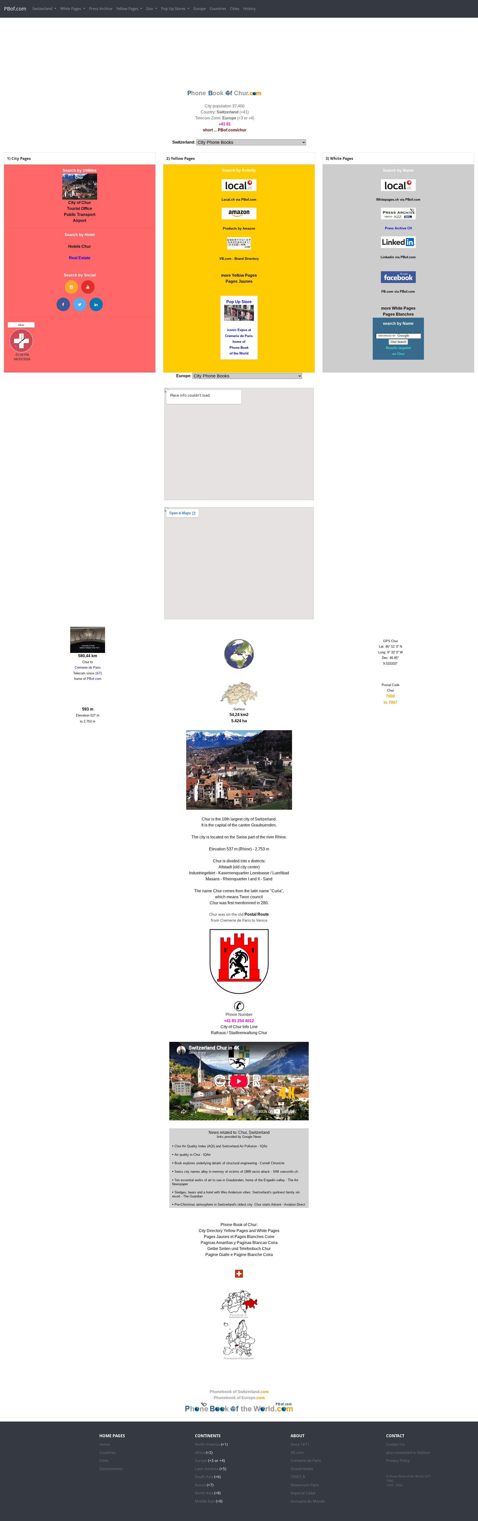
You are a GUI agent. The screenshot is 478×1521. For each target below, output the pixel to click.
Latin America (207, 1468)
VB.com (297, 1452)
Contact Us (395, 1444)
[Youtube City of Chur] (88, 287)
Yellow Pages (127, 8)
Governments (111, 1468)
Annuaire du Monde (308, 1501)
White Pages (71, 8)
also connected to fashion (408, 1452)
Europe (199, 8)
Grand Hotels (302, 1468)
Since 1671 (300, 1444)
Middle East (205, 1501)
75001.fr (298, 1476)
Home (104, 1444)
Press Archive (100, 8)
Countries (218, 8)
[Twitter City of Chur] (79, 304)
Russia (200, 1484)
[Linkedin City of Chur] (96, 304)
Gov (150, 8)
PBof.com (15, 8)
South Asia (204, 1476)
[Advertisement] (239, 53)
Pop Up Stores (173, 8)
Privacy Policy (398, 1460)
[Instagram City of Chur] (71, 287)
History (249, 8)
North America (207, 1444)
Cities (234, 8)
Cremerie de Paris (306, 1460)
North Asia (204, 1492)
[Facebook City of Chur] (63, 304)
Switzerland (42, 8)
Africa (200, 1452)
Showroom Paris (305, 1484)
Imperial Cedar (303, 1492)
